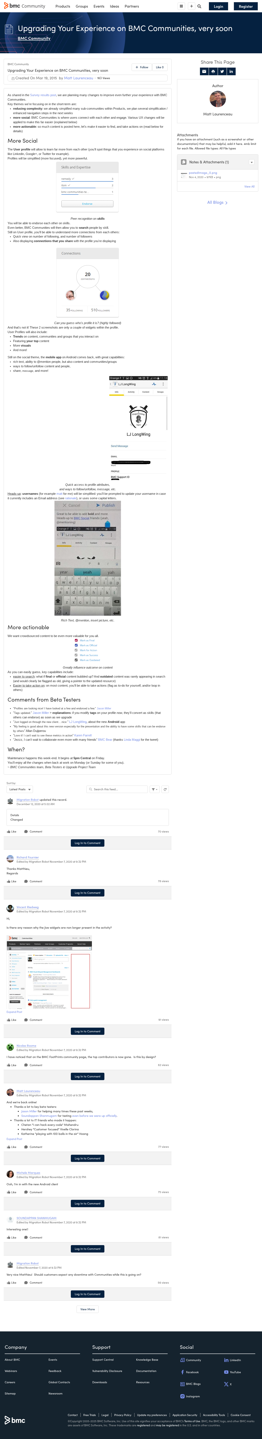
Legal (105, 1415)
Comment (36, 831)
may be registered (167, 1425)
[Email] (204, 71)
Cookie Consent (241, 1415)
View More (87, 1309)
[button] (251, 162)
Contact (73, 1415)
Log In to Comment (88, 843)
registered (143, 1425)
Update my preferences (152, 1415)
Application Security (185, 1415)
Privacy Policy (122, 1415)
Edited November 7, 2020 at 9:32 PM (39, 1268)
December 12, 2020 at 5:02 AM (36, 804)
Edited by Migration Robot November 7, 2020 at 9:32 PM (51, 861)
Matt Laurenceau (217, 113)
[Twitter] (222, 71)
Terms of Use (192, 1421)
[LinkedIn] (231, 71)
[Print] (213, 71)
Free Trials (89, 1415)
